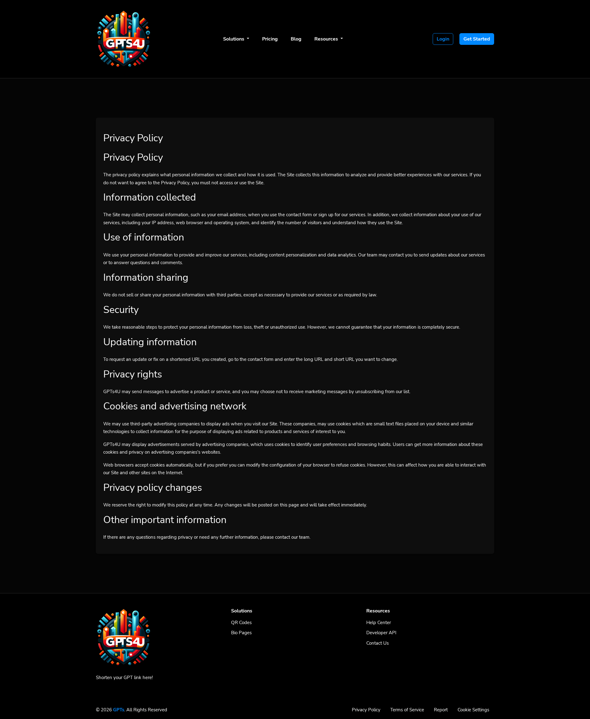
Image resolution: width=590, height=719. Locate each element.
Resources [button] (326, 39)
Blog (296, 39)
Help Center (378, 622)
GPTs (118, 710)
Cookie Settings (473, 710)
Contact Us (377, 643)
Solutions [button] (234, 39)
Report (441, 710)
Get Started (476, 39)
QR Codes (241, 622)
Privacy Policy (366, 710)
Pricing (270, 39)
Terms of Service (407, 710)
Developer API (381, 633)
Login (443, 39)
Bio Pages (241, 633)
